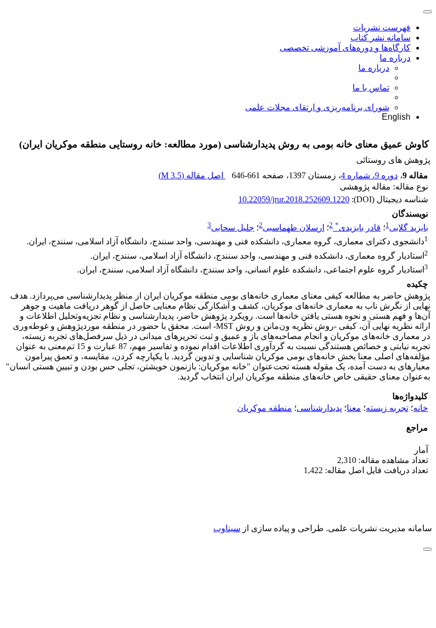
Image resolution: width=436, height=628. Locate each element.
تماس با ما (371, 87)
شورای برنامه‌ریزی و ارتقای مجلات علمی (317, 107)
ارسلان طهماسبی (293, 227)
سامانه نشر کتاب (380, 37)
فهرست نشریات (381, 27)
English (396, 116)
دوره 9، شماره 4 (369, 175)
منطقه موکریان (264, 407)
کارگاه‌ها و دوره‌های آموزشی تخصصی (345, 47)
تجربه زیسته (387, 407)
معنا (354, 407)
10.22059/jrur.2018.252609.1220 (293, 199)
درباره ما (395, 57)
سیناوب (226, 528)
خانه (420, 407)
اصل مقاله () (191, 175)
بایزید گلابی (408, 227)
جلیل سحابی (232, 227)
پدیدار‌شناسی (319, 407)
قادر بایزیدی (358, 227)
